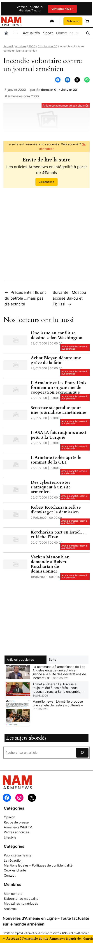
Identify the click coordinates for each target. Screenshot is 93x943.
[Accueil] (6, 33)
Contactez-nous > (62, 8)
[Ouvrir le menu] (16, 33)
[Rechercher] (82, 752)
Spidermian (44, 89)
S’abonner (73, 21)
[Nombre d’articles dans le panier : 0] (87, 21)
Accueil (8, 46)
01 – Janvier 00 (47, 46)
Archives (20, 46)
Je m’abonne (46, 181)
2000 (31, 46)
